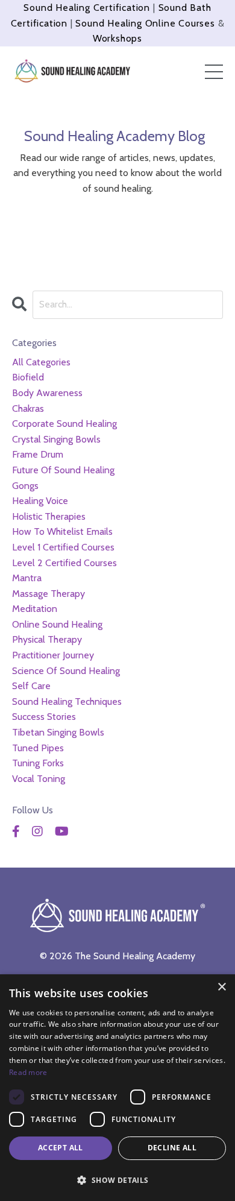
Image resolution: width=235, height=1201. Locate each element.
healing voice (40, 500)
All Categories (41, 362)
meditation (34, 608)
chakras (28, 408)
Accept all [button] (60, 1148)
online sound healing (57, 624)
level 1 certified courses (63, 547)
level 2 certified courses (64, 563)
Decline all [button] (172, 1148)
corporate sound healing (64, 423)
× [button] (221, 987)
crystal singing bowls (56, 439)
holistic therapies (49, 516)
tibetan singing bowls (58, 732)
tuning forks (38, 763)
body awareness (47, 393)
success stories (44, 716)
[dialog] (117, 1087)
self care (31, 686)
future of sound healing (63, 470)
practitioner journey (53, 655)
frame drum (37, 454)
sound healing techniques (67, 701)
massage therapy (48, 593)
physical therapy (47, 639)
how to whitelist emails (62, 531)
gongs (25, 485)
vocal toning (38, 778)
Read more (28, 1072)
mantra (27, 578)
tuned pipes (38, 748)
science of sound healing (66, 670)
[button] (117, 1180)
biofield (28, 377)
